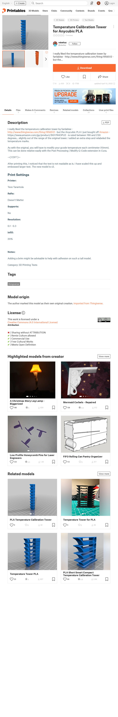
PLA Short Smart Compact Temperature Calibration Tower (81, 574)
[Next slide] (45, 59)
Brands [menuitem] (91, 10)
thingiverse (13, 284)
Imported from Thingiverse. (88, 303)
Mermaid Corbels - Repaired (79, 402)
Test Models (89, 20)
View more (104, 356)
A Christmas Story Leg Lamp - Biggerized (27, 402)
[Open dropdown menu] (114, 26)
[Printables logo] (13, 10)
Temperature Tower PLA (24, 574)
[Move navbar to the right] (114, 10)
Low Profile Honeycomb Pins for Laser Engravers (32, 456)
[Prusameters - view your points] (98, 3)
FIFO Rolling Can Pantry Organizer (82, 456)
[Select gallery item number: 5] (36, 396)
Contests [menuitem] (80, 10)
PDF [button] (107, 122)
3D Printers (74, 20)
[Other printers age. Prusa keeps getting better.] (84, 96)
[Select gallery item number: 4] (34, 396)
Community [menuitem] (66, 10)
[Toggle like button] (11, 407)
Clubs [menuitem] (54, 10)
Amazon (103, 132)
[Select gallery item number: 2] (30, 396)
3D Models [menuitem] (33, 10)
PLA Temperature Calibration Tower (31, 519)
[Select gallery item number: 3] (32, 396)
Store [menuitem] (45, 10)
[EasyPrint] (92, 3)
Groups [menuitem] (112, 10)
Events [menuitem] (101, 10)
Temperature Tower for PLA (79, 519)
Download (86, 67)
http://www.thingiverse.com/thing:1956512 (31, 132)
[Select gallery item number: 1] (27, 396)
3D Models (60, 20)
